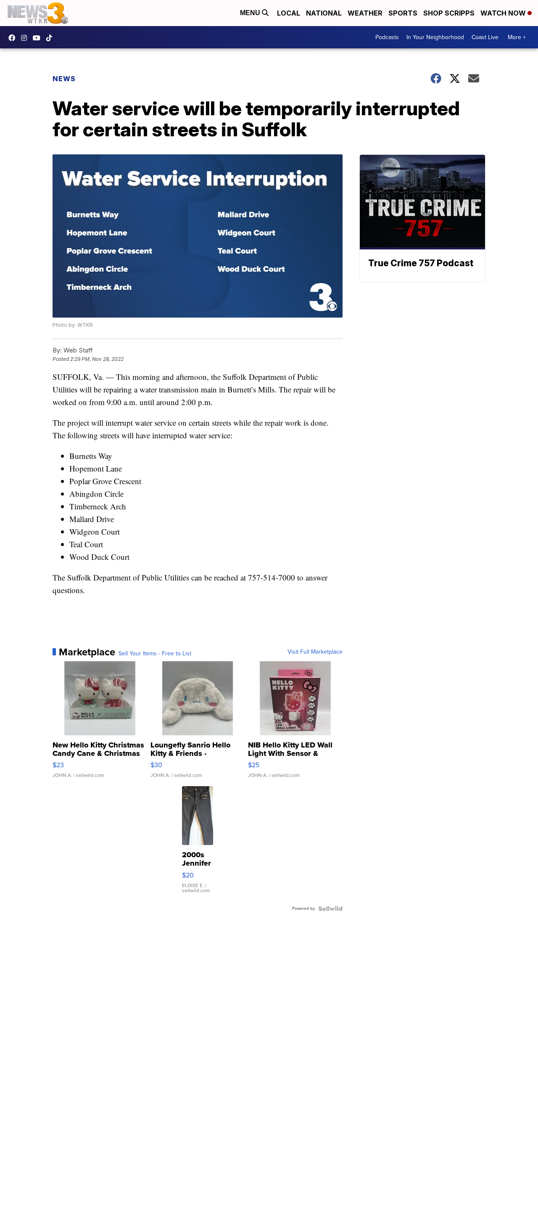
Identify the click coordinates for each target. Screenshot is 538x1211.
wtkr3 (26, 37)
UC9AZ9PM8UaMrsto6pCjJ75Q (39, 37)
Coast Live (485, 37)
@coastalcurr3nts (51, 37)
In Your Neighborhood (435, 37)
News (64, 78)
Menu (251, 12)
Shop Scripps (449, 13)
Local (288, 13)
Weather (365, 13)
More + (517, 37)
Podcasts (387, 37)
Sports (402, 13)
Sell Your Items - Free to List (155, 654)
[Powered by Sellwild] (330, 909)
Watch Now (503, 13)
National (324, 13)
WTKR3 (13, 37)
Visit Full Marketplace (315, 652)
